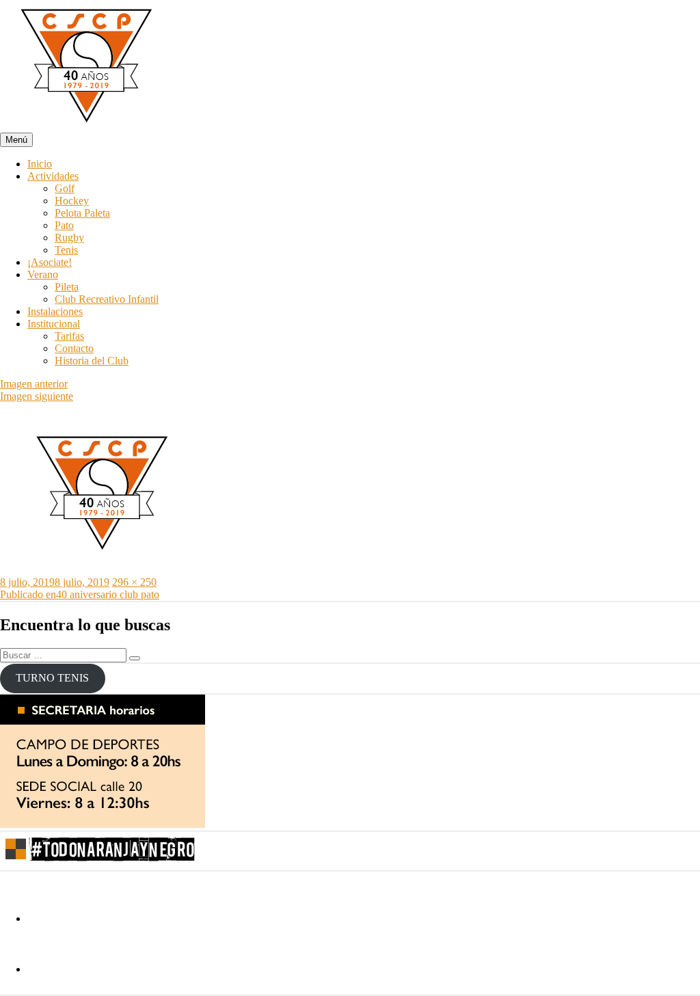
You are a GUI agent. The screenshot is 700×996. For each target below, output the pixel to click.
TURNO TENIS (52, 678)
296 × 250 (134, 582)
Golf (65, 188)
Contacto (74, 348)
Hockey (72, 200)
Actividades (53, 176)
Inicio (39, 164)
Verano (42, 274)
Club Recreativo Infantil (107, 299)
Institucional (53, 323)
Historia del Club (92, 360)
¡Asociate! (49, 262)
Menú (16, 140)
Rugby (69, 237)
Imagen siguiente (36, 396)
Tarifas (69, 336)
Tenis (66, 250)
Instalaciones (55, 311)
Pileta (67, 287)
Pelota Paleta (82, 213)
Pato (64, 225)
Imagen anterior (34, 384)
